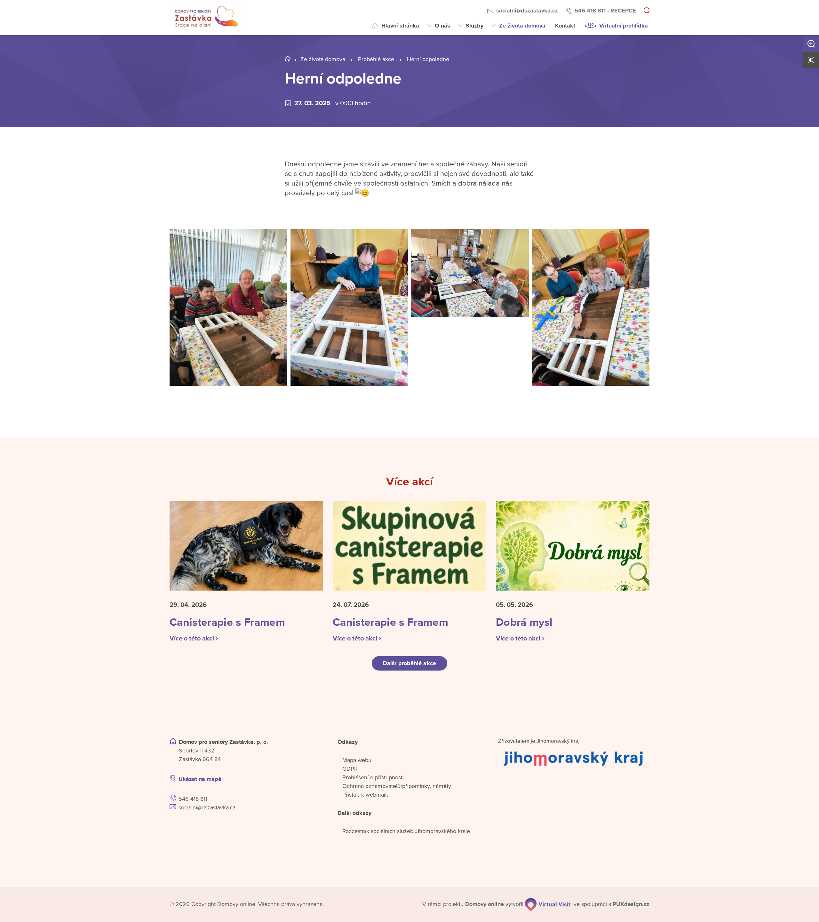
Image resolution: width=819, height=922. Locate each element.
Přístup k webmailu (366, 794)
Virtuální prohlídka (623, 25)
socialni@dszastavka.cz (527, 10)
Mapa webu (356, 760)
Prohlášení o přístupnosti (373, 777)
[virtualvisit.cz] (547, 904)
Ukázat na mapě (200, 779)
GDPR (350, 768)
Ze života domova (522, 25)
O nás (442, 25)
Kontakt (565, 25)
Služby (474, 25)
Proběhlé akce (376, 59)
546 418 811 (193, 798)
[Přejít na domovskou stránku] (207, 17)
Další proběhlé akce (409, 663)
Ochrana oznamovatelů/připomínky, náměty (396, 786)
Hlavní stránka (400, 25)
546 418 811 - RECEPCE (605, 10)
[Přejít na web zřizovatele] (573, 758)
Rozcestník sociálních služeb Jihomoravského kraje (406, 831)
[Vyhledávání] (646, 10)
